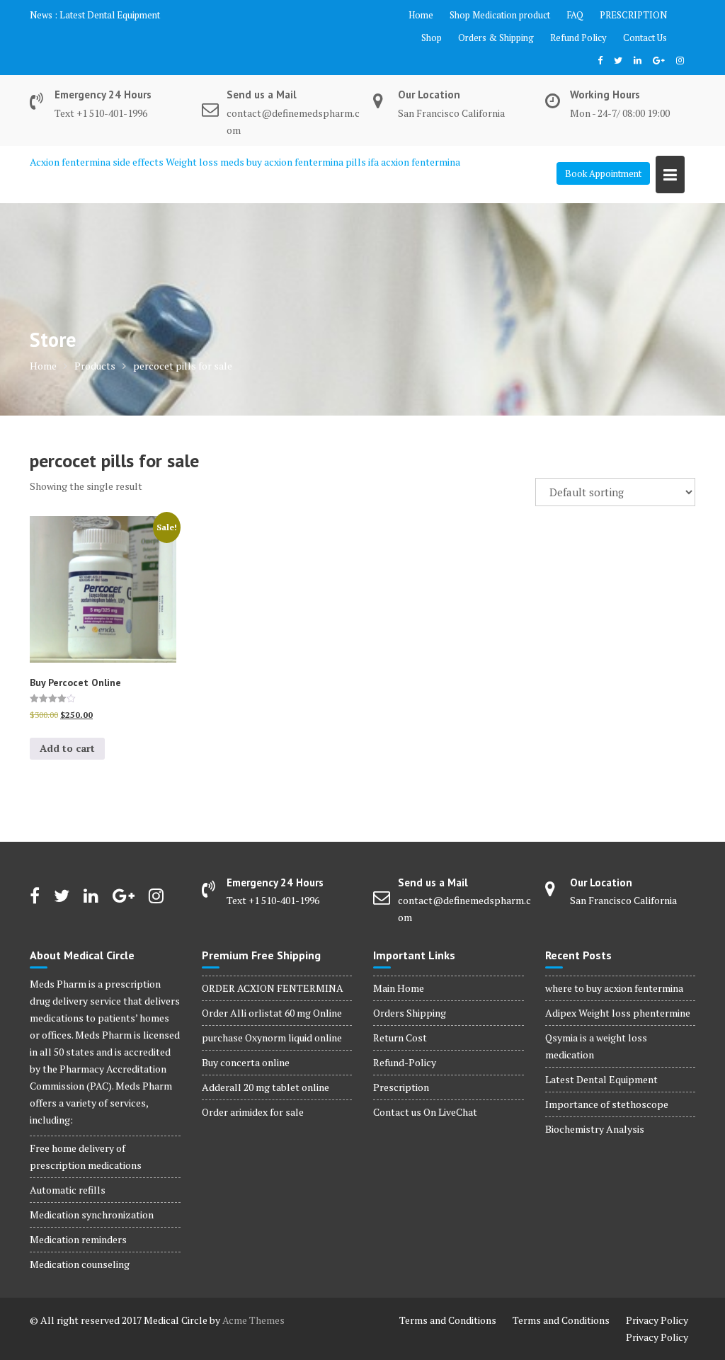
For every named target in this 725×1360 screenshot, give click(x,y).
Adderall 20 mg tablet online (265, 1087)
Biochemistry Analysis (594, 1129)
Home (421, 14)
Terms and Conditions (447, 1320)
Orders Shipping (409, 1012)
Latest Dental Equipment (109, 14)
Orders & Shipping (496, 37)
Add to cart (67, 748)
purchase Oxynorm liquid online (272, 1037)
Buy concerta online (246, 1062)
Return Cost (400, 1037)
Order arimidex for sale (253, 1112)
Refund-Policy (404, 1062)
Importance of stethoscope (606, 1104)
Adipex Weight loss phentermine (617, 1012)
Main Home (398, 988)
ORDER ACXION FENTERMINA (272, 988)
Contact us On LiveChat (425, 1112)
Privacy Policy (657, 1320)
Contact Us (645, 37)
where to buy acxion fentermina (614, 988)
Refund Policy (578, 37)
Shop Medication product (500, 14)
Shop (431, 37)
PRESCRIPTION (633, 14)
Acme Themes (253, 1320)
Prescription (401, 1087)
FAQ (574, 14)
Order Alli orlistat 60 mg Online (272, 1012)
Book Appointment (603, 173)
